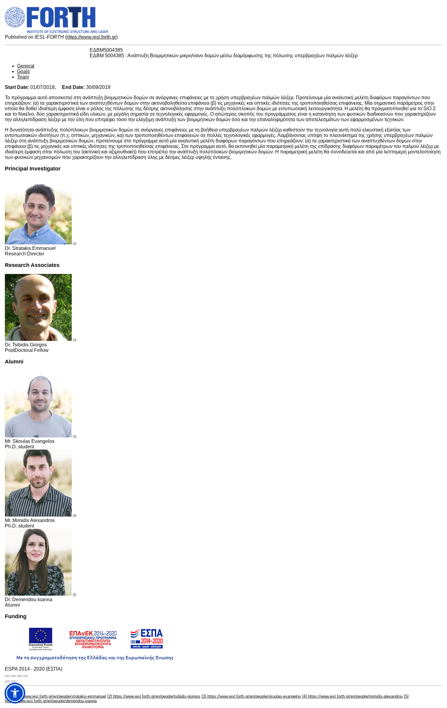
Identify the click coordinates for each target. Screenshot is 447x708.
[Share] (13, 676)
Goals (23, 71)
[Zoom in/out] (25, 676)
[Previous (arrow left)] (7, 681)
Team (23, 76)
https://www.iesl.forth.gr (91, 37)
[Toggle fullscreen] (19, 676)
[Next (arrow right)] (13, 681)
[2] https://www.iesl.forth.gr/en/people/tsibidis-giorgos (153, 696)
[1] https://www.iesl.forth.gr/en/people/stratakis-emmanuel (55, 696)
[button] (15, 693)
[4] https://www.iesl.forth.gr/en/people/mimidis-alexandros (352, 696)
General (25, 65)
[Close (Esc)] (7, 676)
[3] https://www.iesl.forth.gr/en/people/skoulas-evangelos (251, 696)
